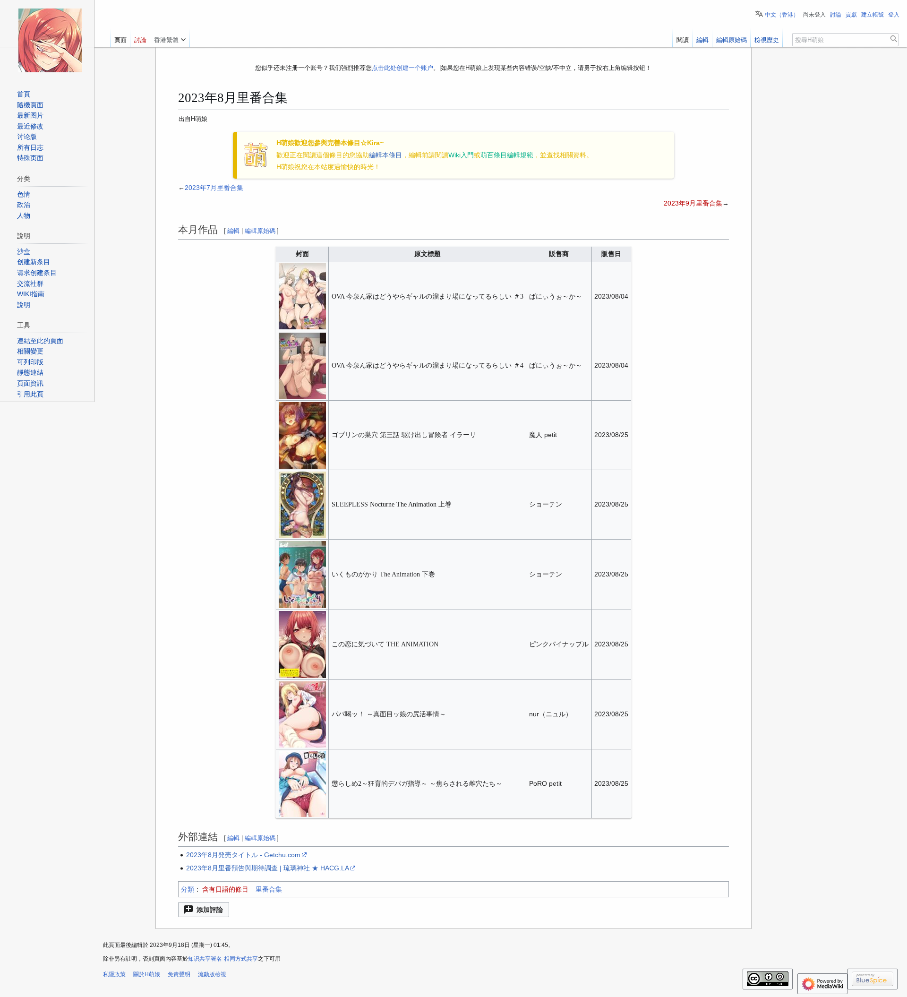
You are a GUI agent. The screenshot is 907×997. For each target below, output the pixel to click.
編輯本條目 (385, 155)
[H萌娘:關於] (255, 154)
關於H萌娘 (146, 974)
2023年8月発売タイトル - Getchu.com (243, 855)
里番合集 (269, 889)
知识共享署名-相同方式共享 (223, 958)
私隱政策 (114, 974)
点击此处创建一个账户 (402, 67)
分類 (187, 889)
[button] (203, 909)
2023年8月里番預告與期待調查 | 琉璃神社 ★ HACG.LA (267, 868)
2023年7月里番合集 (214, 187)
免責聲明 (179, 974)
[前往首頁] (50, 40)
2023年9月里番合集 (693, 203)
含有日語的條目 (225, 889)
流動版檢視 (212, 974)
